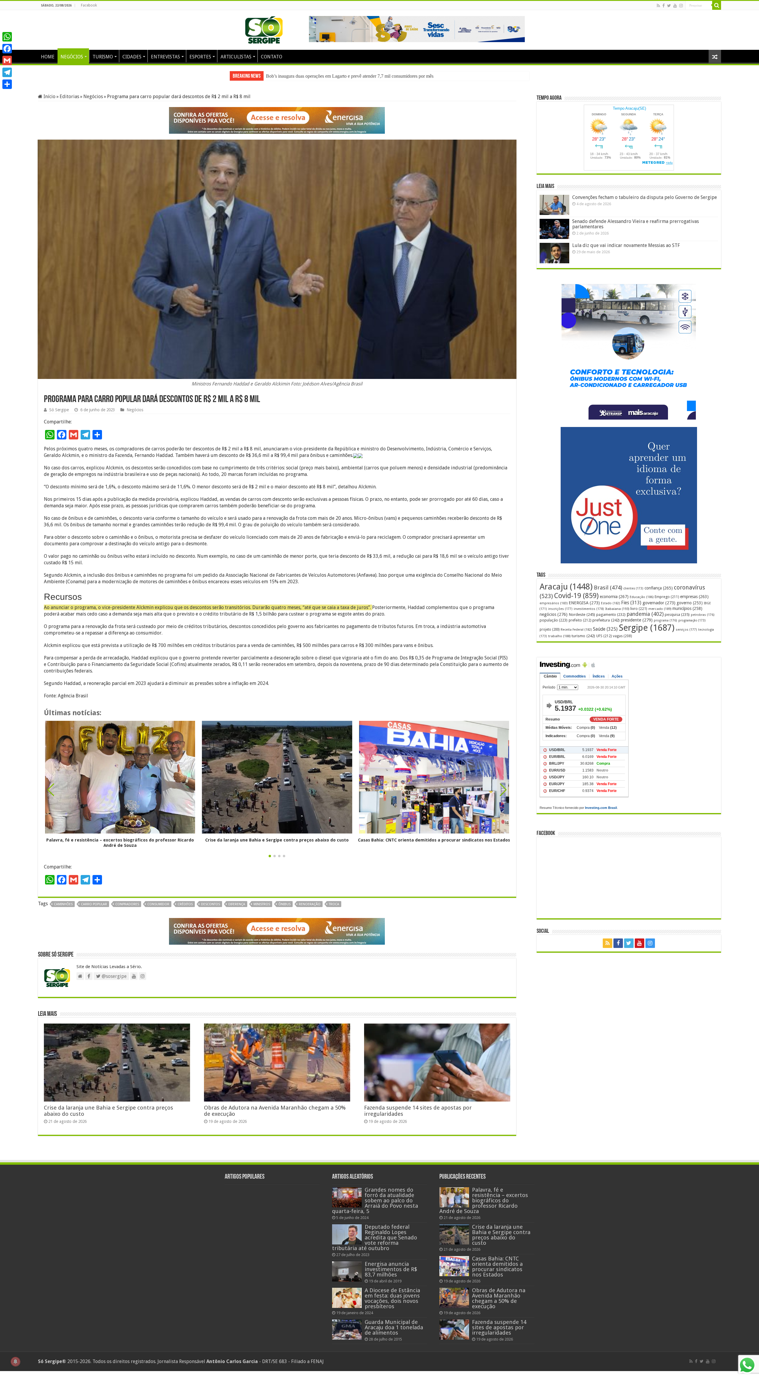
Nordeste (582, 614)
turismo (583, 635)
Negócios (93, 96)
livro (638, 608)
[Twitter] (669, 5)
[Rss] (658, 5)
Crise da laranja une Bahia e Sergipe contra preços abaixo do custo (328, 76)
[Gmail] (7, 60)
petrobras (703, 615)
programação (692, 620)
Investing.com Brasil (601, 807)
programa (665, 620)
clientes (633, 588)
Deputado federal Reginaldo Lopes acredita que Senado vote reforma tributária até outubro (374, 1243)
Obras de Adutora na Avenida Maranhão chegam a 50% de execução (498, 1304)
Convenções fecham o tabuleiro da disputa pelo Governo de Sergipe (644, 197)
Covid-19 (576, 596)
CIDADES (131, 57)
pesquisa (677, 614)
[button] (503, 795)
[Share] (7, 84)
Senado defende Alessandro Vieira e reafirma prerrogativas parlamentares (635, 224)
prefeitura (606, 620)
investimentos (589, 609)
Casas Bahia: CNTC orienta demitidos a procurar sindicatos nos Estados (434, 846)
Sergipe (647, 628)
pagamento (611, 614)
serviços (686, 630)
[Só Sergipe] (264, 29)
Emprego (667, 597)
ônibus (284, 910)
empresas (694, 596)
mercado (659, 609)
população (553, 620)
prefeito (580, 620)
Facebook (89, 5)
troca (334, 910)
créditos (185, 910)
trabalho (559, 636)
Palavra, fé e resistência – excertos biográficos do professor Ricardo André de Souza (120, 849)
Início (48, 96)
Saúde (605, 629)
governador (658, 602)
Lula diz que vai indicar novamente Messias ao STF (626, 245)
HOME (48, 57)
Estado (610, 603)
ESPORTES (200, 57)
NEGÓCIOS (71, 57)
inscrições (560, 609)
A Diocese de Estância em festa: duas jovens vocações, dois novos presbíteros (392, 1304)
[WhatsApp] (7, 37)
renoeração (309, 910)
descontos (210, 910)
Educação (641, 597)
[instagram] (681, 5)
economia (614, 596)
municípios (687, 608)
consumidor (158, 910)
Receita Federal (576, 630)
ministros (261, 910)
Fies (631, 602)
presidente (637, 620)
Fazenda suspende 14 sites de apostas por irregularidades (499, 1333)
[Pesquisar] (716, 5)
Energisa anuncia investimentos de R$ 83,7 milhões (391, 1275)
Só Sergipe (59, 415)
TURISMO (103, 57)
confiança (659, 588)
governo (690, 602)
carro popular (94, 910)
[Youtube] (675, 5)
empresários (553, 603)
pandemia (645, 614)
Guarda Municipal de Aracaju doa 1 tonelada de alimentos (394, 1333)
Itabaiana (617, 609)
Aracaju (566, 587)
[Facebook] (663, 5)
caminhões (63, 910)
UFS (604, 636)
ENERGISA (584, 602)
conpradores (127, 910)
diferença (236, 910)
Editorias (69, 96)
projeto (549, 629)
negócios (553, 614)
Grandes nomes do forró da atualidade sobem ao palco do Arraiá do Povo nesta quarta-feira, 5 (375, 1206)
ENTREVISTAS (165, 57)
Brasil (608, 587)
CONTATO (271, 57)
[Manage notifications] (15, 1361)
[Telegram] (7, 72)
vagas (622, 636)
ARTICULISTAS (236, 57)
